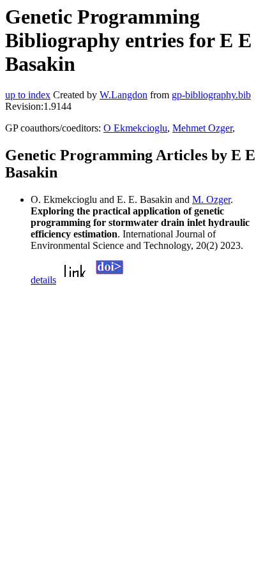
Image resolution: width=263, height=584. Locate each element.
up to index (27, 94)
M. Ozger (211, 199)
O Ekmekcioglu (135, 128)
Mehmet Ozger (202, 128)
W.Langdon (123, 94)
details (43, 279)
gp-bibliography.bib (211, 94)
